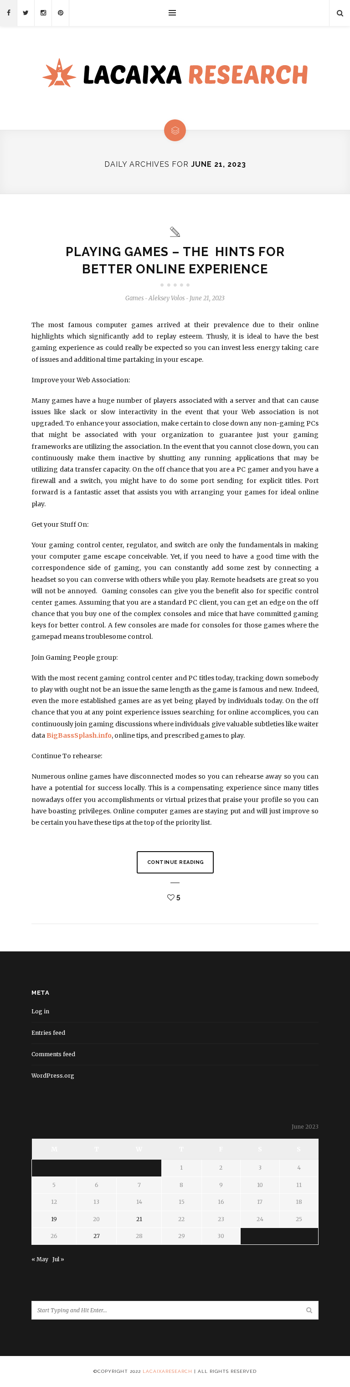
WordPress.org (52, 1075)
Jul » (58, 1259)
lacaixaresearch (167, 1371)
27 (96, 1236)
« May (39, 1259)
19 (54, 1219)
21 (139, 1219)
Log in (40, 1011)
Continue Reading (175, 862)
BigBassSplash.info (79, 735)
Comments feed (53, 1054)
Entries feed (48, 1032)
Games (134, 298)
